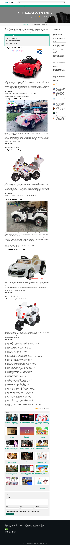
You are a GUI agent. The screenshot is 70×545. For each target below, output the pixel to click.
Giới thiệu (35, 543)
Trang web (37, 506)
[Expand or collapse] (48, 35)
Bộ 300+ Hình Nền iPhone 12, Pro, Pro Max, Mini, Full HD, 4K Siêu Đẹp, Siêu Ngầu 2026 (60, 114)
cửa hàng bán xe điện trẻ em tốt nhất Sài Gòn (16, 32)
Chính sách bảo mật (40, 543)
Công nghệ (46, 6)
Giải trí (26, 6)
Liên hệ (46, 543)
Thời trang (60, 6)
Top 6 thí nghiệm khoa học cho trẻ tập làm (42, 448)
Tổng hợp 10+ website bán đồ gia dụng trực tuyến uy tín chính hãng (60, 84)
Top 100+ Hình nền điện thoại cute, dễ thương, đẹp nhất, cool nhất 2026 (59, 70)
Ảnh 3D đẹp (39, 526)
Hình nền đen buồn (32, 526)
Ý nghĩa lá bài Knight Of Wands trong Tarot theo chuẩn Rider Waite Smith (60, 118)
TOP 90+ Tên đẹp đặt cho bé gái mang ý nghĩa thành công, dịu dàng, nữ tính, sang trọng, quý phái (42, 487)
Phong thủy (13, 6)
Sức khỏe (55, 6)
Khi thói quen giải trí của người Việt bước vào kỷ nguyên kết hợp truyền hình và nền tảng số (27, 423)
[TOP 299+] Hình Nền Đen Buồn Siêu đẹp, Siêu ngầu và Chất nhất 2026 (59, 45)
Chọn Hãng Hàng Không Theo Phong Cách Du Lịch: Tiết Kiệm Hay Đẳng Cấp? (60, 99)
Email (21, 506)
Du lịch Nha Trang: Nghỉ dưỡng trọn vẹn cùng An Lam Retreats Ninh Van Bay (60, 94)
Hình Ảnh (31, 6)
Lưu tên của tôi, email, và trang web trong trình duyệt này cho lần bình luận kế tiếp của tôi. (23, 511)
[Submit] (64, 2)
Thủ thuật (41, 6)
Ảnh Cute (27, 526)
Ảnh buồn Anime (34, 525)
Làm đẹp (17, 6)
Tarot (36, 6)
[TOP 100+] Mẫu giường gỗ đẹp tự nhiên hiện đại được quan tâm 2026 (60, 108)
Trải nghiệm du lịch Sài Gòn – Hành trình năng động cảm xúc (60, 104)
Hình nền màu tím (40, 525)
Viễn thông (51, 6)
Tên (7, 506)
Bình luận (8, 497)
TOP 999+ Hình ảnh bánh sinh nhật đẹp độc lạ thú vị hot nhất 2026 (60, 89)
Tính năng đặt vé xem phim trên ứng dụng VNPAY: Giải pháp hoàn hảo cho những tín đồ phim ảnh (42, 423)
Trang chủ (24, 24)
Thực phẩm (22, 6)
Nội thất (7, 6)
